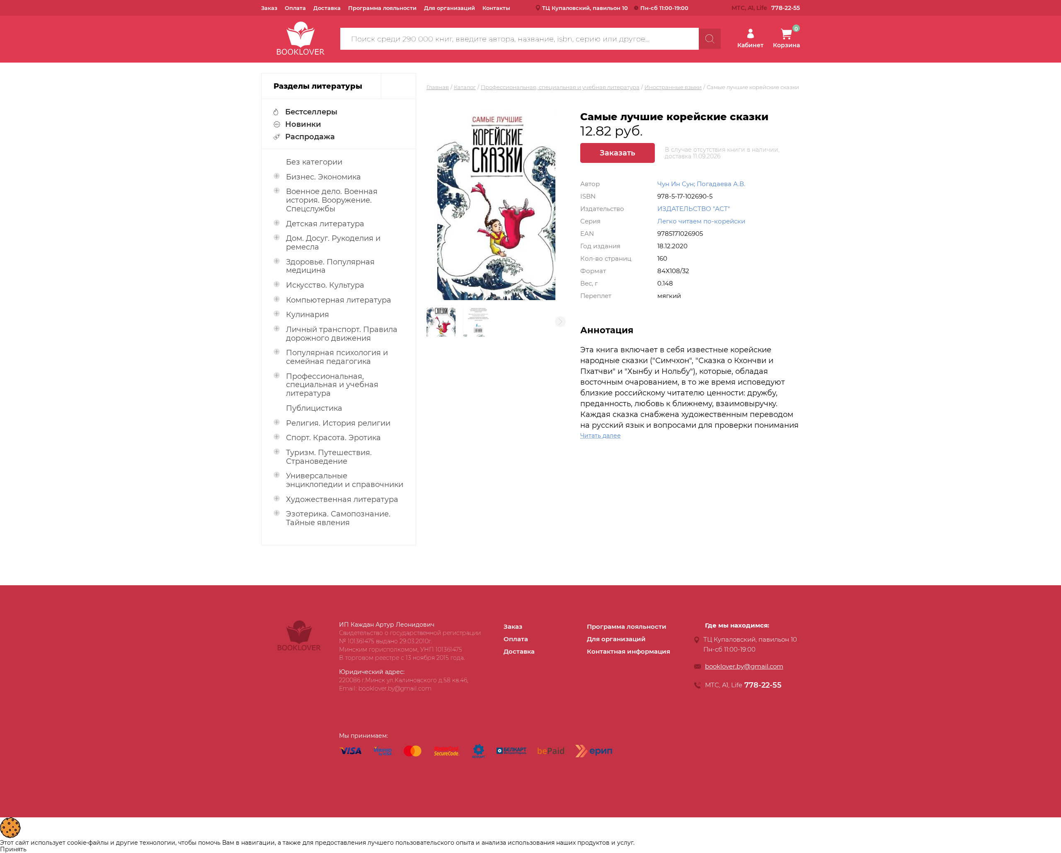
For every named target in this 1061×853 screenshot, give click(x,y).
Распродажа (310, 136)
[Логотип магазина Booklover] (299, 648)
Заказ (269, 8)
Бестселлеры (311, 111)
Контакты (496, 8)
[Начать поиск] (710, 39)
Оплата (295, 8)
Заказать (617, 153)
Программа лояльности (382, 8)
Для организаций (449, 8)
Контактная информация (628, 651)
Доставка (327, 8)
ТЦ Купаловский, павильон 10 (585, 8)
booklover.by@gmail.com (744, 666)
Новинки (303, 124)
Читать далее (600, 435)
